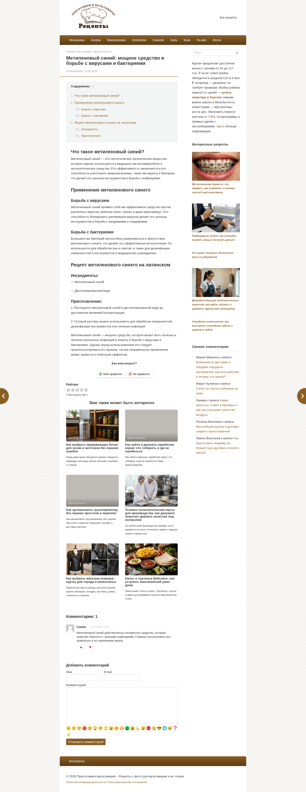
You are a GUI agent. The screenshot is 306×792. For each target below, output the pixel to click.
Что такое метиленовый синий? (97, 95)
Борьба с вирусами (93, 109)
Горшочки (158, 40)
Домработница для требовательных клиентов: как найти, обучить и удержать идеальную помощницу (215, 304)
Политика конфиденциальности (86, 782)
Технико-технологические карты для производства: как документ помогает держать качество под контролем (150, 514)
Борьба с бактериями (94, 115)
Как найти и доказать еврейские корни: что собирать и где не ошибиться (149, 448)
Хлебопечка (139, 40)
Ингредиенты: (89, 129)
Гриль (173, 40)
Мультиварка (77, 40)
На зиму (201, 40)
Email (108, 672)
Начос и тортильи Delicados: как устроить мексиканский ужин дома (150, 582)
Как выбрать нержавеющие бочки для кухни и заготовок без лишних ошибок (92, 448)
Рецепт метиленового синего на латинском (105, 122)
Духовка (96, 40)
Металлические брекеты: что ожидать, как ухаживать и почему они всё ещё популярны (213, 188)
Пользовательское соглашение (127, 782)
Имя (69, 672)
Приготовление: (91, 135)
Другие (217, 40)
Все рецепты (228, 17)
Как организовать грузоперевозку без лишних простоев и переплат (92, 511)
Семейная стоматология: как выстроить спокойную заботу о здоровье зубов (212, 325)
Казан (187, 40)
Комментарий (76, 685)
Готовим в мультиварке (79, 51)
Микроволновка (116, 40)
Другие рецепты (103, 51)
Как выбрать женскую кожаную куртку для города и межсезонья (91, 580)
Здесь (220, 126)
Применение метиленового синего (99, 102)
